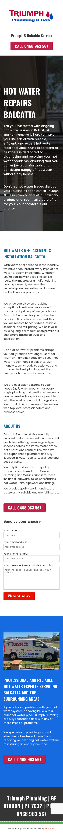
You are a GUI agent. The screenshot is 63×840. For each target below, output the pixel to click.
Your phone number (16, 553)
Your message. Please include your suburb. (30, 565)
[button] (19, 596)
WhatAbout (49, 828)
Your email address (15, 542)
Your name (10, 530)
